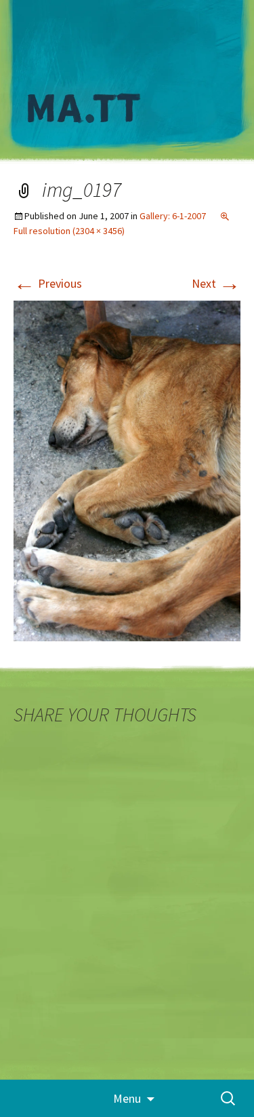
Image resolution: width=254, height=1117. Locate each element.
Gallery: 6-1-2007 (173, 216)
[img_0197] (127, 470)
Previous (48, 283)
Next (216, 283)
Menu (127, 1098)
